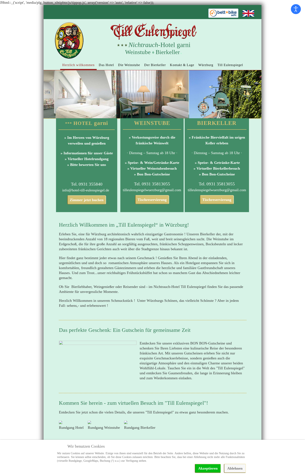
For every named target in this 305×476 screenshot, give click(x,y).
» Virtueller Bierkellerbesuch (217, 168)
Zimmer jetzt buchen (87, 200)
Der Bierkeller (155, 65)
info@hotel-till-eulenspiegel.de (85, 190)
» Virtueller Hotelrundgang (87, 159)
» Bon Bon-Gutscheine (152, 174)
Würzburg (205, 65)
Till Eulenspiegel (230, 65)
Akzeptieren (208, 468)
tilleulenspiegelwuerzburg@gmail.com (152, 190)
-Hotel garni (159, 44)
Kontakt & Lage (182, 65)
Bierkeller (168, 52)
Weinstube (138, 52)
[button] (145, 114)
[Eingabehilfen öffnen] (296, 9)
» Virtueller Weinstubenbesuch (152, 168)
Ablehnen (235, 468)
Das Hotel (106, 65)
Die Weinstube (129, 65)
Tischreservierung (152, 200)
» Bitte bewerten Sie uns (86, 165)
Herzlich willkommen (78, 65)
